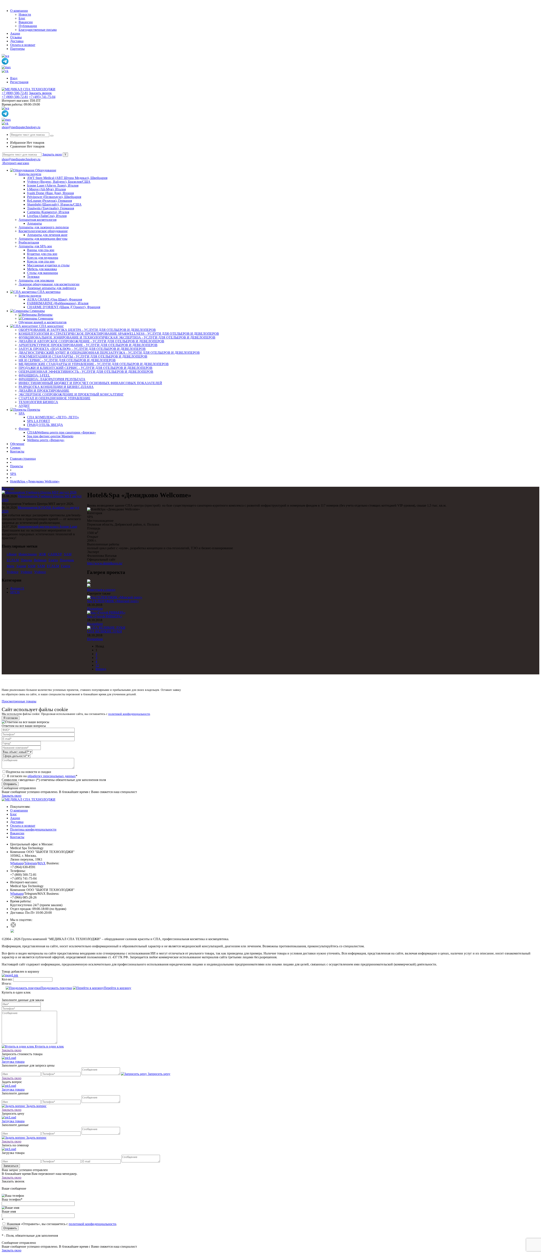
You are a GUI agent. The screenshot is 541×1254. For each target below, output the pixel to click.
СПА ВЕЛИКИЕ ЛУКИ (104, 631)
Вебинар (40, 560)
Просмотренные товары (19, 701)
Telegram (30, 863)
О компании (19, 10)
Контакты (17, 451)
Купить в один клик (49, 1046)
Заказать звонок (40, 93)
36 (18, 592)
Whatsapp (16, 863)
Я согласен (10, 718)
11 (22, 588)
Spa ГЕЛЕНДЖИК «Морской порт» (113, 601)
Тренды (26, 560)
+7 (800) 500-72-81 (15, 93)
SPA (13, 592)
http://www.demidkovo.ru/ (104, 563)
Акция (21, 566)
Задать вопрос (35, 1106)
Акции (15, 33)
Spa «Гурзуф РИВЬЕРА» (104, 616)
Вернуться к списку (101, 589)
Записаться (10, 1165)
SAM (67, 554)
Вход (13, 78)
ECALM (13, 560)
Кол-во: (7, 979)
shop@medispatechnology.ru (21, 127)
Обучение (17, 444)
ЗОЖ (42, 554)
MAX (42, 863)
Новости (25, 14)
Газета (53, 560)
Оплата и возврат (22, 45)
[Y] (51, 135)
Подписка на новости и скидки (28, 772)
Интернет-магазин (15, 163)
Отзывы (16, 37)
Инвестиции (28, 554)
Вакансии (26, 22)
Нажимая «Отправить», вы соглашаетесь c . (61, 1224)
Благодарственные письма (38, 29)
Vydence (12, 572)
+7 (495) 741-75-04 (42, 97)
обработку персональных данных (51, 776)
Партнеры (17, 48)
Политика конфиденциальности (33, 829)
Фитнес (15, 588)
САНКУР (55, 554)
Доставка (16, 41)
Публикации (28, 26)
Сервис (15, 447)
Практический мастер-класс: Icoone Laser (47, 526)
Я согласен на (41, 776)
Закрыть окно (52, 154)
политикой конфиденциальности (129, 714)
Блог (22, 18)
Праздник (67, 560)
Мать (10, 566)
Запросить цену (158, 1074)
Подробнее (95, 608)
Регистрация (19, 82)
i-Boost (11, 554)
